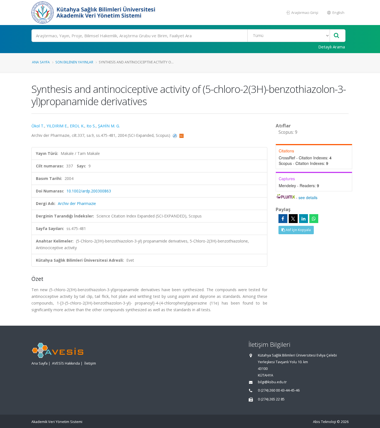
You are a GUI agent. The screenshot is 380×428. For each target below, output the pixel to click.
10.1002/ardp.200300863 (88, 191)
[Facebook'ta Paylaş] (282, 218)
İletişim (90, 363)
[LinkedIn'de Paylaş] (303, 218)
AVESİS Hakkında (66, 363)
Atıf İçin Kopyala (298, 229)
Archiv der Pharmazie (77, 203)
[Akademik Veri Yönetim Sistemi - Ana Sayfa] (43, 12)
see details (307, 197)
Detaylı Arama (331, 47)
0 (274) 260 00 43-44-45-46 (279, 390)
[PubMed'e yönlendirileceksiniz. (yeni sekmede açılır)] (175, 135)
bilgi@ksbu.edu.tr (272, 382)
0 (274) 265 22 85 (271, 399)
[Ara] (336, 35)
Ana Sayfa (41, 62)
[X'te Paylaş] (293, 218)
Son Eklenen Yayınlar (74, 62)
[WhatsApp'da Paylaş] (313, 218)
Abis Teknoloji (324, 421)
